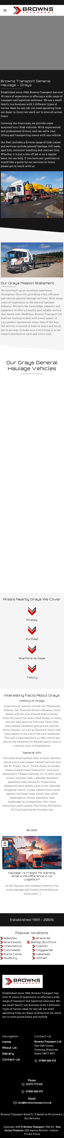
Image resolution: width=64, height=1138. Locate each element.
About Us (9, 1047)
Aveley (32, 619)
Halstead (43, 954)
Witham (41, 958)
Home (6, 1041)
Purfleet (32, 639)
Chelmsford (13, 946)
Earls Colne (13, 954)
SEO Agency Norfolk (36, 1130)
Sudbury (10, 958)
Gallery (8, 1053)
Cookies (54, 1130)
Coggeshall (44, 950)
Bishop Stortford (43, 942)
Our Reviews (32, 1118)
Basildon (10, 938)
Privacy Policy (32, 1133)
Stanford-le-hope (32, 658)
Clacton (42, 946)
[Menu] (5, 10)
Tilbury (32, 677)
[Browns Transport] (33, 10)
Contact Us (11, 1059)
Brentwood (12, 942)
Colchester (12, 950)
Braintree (43, 938)
